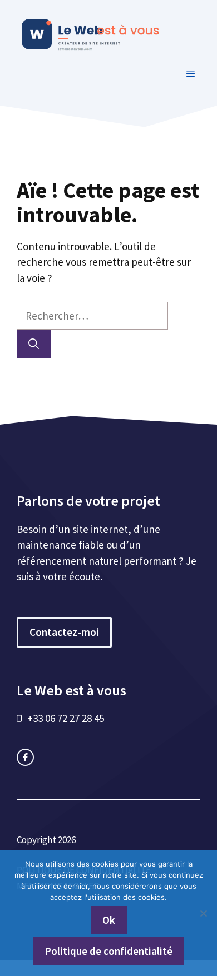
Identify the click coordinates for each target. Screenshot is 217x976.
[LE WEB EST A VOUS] (111, 32)
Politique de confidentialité (108, 951)
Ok (108, 920)
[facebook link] (25, 757)
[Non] (203, 913)
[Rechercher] (34, 344)
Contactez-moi (64, 632)
